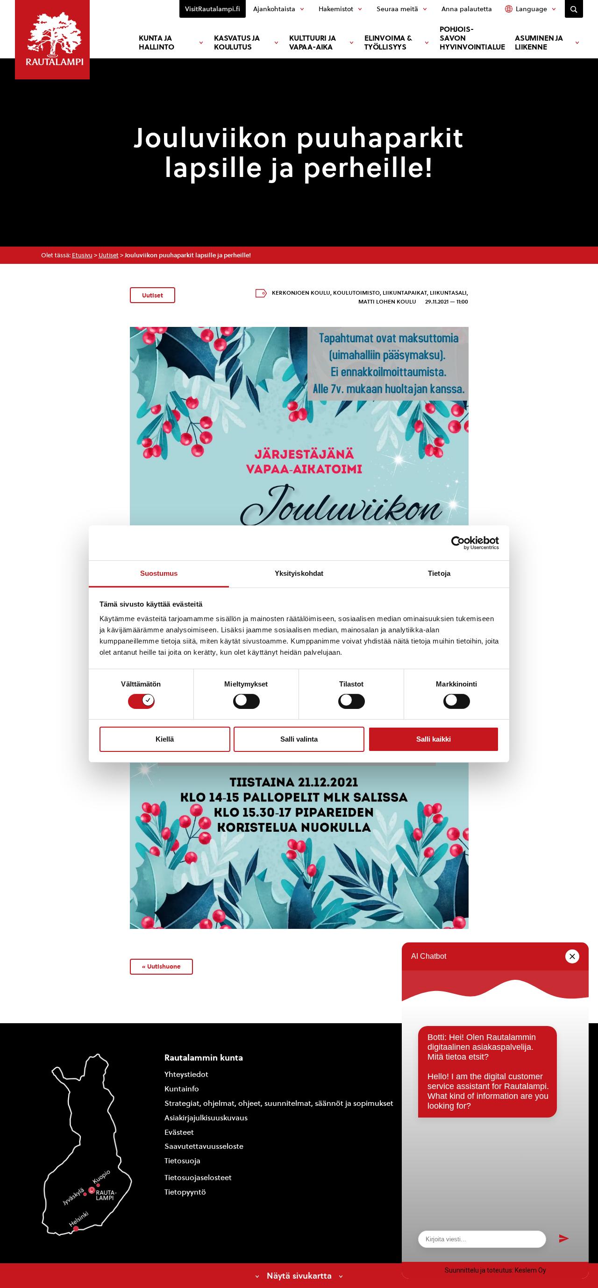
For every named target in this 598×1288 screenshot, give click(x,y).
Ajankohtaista (274, 9)
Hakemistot (336, 9)
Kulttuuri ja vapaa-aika (312, 42)
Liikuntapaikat (405, 293)
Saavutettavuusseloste (203, 1146)
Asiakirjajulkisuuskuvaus (206, 1117)
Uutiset (109, 255)
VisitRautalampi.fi (212, 9)
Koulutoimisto (356, 293)
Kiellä (165, 739)
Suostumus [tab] (159, 573)
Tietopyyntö (185, 1192)
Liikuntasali (448, 293)
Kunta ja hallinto (156, 42)
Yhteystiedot (186, 1074)
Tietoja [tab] (439, 573)
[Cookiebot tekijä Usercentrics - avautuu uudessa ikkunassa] (458, 543)
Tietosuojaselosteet (198, 1177)
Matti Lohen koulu (387, 301)
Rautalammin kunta (203, 1057)
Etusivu (82, 255)
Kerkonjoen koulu (301, 293)
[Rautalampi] (52, 39)
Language (531, 9)
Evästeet (179, 1132)
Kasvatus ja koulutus (237, 42)
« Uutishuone (161, 966)
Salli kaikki (433, 739)
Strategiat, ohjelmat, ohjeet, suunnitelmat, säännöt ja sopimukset (278, 1103)
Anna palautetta (466, 9)
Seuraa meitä (397, 9)
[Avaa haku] (574, 9)
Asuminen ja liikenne (539, 42)
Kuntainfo (181, 1088)
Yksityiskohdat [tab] (299, 573)
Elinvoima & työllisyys (388, 42)
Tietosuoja (182, 1160)
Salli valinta (299, 739)
